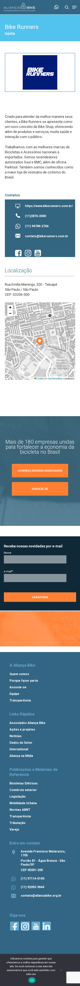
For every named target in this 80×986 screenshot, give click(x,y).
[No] (61, 970)
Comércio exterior (23, 790)
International (19, 749)
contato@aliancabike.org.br (41, 895)
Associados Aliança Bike (27, 723)
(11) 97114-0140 (32, 878)
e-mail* (8, 571)
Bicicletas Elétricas (24, 783)
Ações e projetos (22, 729)
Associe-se (18, 687)
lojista (10, 33)
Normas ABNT (20, 810)
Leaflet (40, 378)
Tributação (17, 823)
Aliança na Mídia (21, 756)
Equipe (14, 694)
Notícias (16, 736)
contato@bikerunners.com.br (46, 236)
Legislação (18, 796)
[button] (74, 7)
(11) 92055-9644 (32, 887)
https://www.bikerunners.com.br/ (49, 206)
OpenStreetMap (54, 378)
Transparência (20, 700)
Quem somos (19, 674)
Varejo (14, 829)
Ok (32, 980)
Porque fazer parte (24, 680)
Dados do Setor (21, 742)
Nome (7, 552)
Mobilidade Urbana (23, 803)
